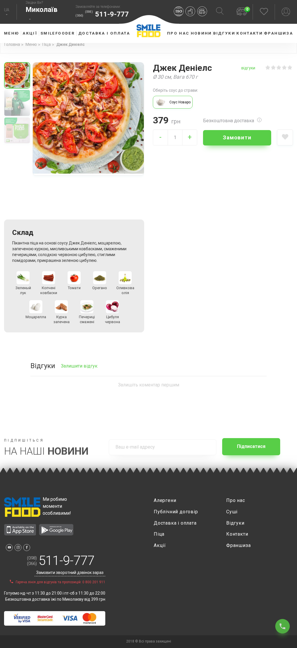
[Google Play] (56, 534)
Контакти (249, 33)
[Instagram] (18, 547)
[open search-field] (219, 12)
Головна (12, 44)
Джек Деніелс (70, 44)
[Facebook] (26, 547)
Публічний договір (176, 511)
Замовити (237, 137)
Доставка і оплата (104, 33)
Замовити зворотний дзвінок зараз (70, 572)
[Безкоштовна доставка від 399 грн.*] (203, 12)
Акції (30, 33)
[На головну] (148, 35)
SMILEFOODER (58, 33)
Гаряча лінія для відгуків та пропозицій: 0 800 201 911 (60, 582)
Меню (31, 44)
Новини (201, 33)
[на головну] (22, 507)
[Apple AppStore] (20, 534)
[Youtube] (9, 547)
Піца (46, 44)
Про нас (178, 33)
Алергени (165, 500)
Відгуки (224, 33)
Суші (232, 511)
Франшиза (278, 33)
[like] (285, 137)
